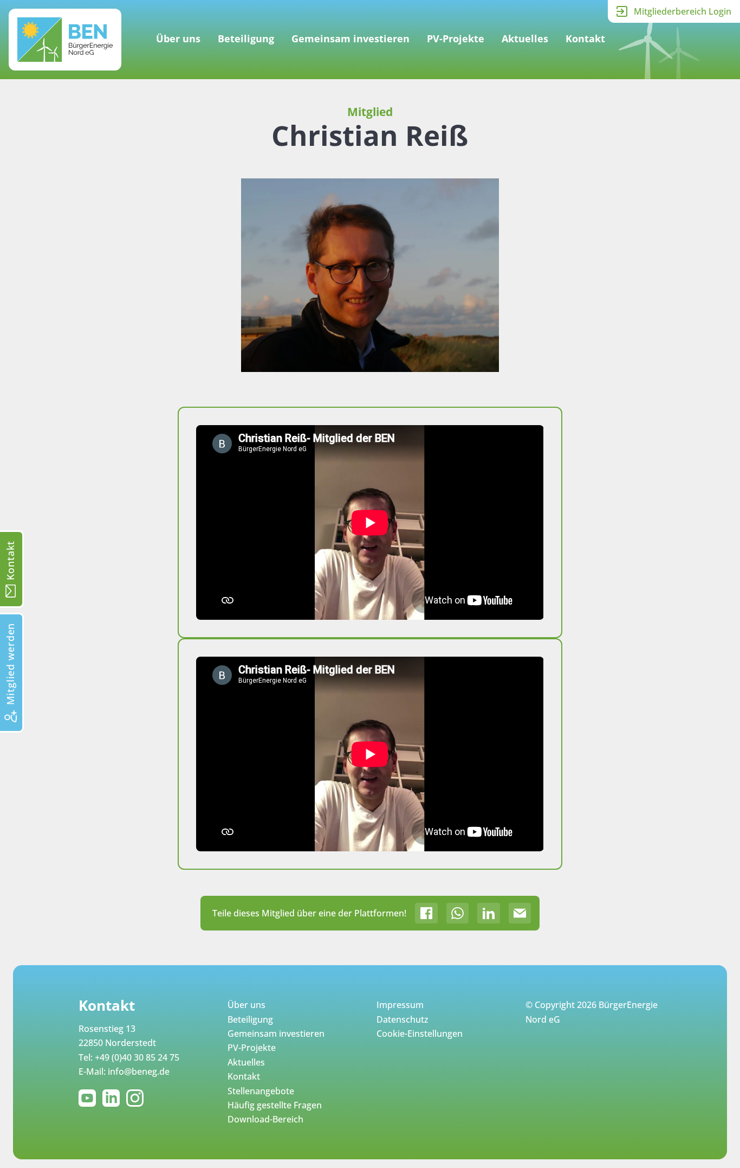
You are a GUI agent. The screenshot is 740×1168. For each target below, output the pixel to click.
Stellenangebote (261, 1091)
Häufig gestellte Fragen (275, 1105)
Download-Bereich (265, 1119)
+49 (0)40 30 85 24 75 (137, 1057)
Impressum (400, 1005)
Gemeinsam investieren (350, 38)
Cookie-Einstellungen (420, 1033)
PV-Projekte (455, 38)
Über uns (178, 38)
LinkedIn (113, 1098)
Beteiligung (246, 38)
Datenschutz (403, 1019)
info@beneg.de (139, 1071)
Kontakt (585, 38)
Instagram (137, 1098)
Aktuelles (525, 38)
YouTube (89, 1098)
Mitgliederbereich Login (682, 11)
